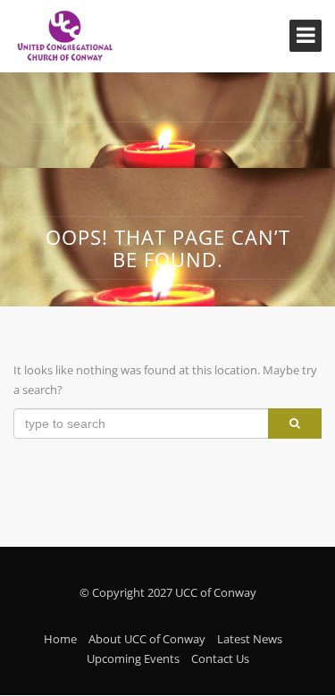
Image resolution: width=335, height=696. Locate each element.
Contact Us (220, 658)
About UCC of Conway (146, 639)
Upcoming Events (133, 658)
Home (60, 639)
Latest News (249, 639)
